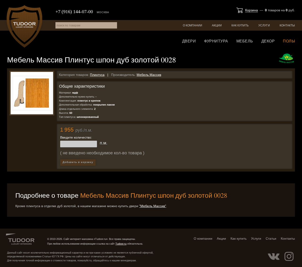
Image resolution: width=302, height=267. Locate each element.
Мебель (244, 41)
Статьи (271, 238)
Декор (268, 41)
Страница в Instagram (289, 256)
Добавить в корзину (78, 162)
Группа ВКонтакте (274, 256)
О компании (192, 25)
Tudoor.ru (24, 26)
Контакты (287, 25)
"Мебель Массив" (152, 206)
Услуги (264, 25)
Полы (289, 41)
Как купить (240, 25)
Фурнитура (216, 41)
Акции (217, 25)
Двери (189, 41)
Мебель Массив (149, 75)
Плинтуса (97, 75)
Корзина (251, 10)
